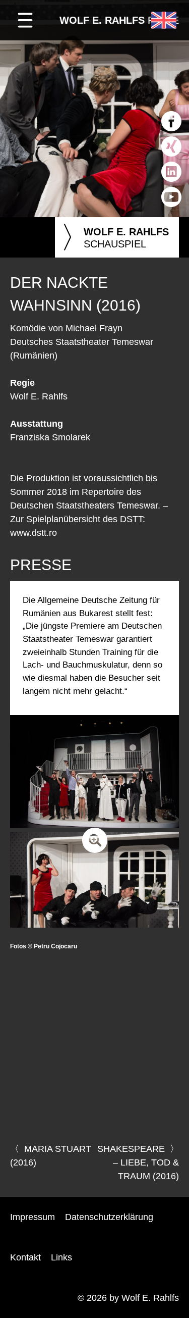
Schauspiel (114, 238)
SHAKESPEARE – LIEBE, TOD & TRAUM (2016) (138, 1162)
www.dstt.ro (33, 533)
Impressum (32, 1217)
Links (61, 1257)
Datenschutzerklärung (109, 1217)
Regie (119, 20)
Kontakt (25, 1257)
